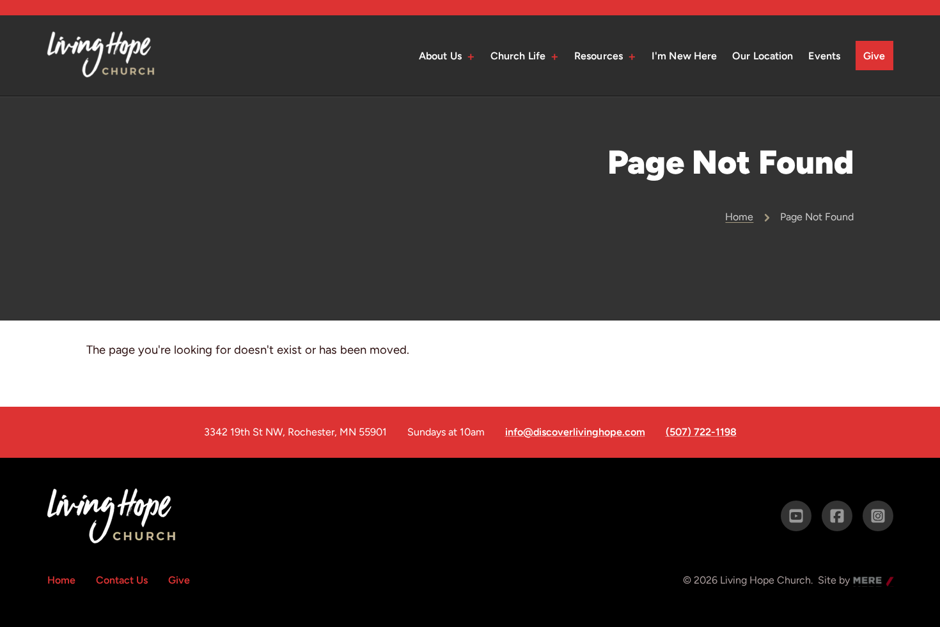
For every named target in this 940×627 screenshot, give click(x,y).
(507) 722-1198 (701, 432)
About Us (440, 56)
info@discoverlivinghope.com (575, 432)
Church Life (517, 56)
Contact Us (122, 580)
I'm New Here (684, 56)
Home (739, 217)
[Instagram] (878, 516)
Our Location (762, 56)
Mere (865, 581)
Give (874, 56)
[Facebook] (837, 516)
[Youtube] (796, 516)
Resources (598, 56)
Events (824, 56)
